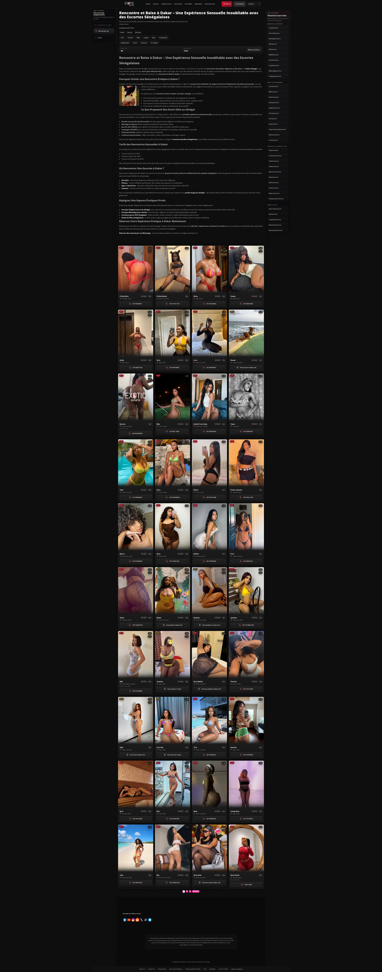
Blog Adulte (198, 4)
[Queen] (246, 333)
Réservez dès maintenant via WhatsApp (135, 233)
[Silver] (209, 269)
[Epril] (135, 784)
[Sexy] (172, 526)
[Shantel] (209, 590)
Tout (122, 38)
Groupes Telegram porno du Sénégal (135, 210)
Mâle (138, 38)
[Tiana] (246, 397)
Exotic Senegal (251, 69)
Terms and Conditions (175, 969)
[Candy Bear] (246, 784)
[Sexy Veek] (209, 848)
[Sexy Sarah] (246, 848)
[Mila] (172, 397)
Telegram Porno (166, 4)
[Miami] (172, 590)
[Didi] (172, 784)
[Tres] (209, 720)
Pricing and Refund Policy (193, 969)
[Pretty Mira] (135, 269)
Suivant (196, 891)
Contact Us (151, 969)
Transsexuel (163, 38)
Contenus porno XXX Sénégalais (134, 215)
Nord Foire (131, 186)
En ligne (155, 43)
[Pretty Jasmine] (246, 462)
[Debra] (209, 462)
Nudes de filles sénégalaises (132, 218)
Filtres (122, 32)
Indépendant (125, 43)
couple (146, 38)
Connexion (240, 4)
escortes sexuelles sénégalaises (185, 139)
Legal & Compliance (237, 969)
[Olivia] (135, 590)
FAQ (205, 969)
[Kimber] (209, 526)
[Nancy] (135, 526)
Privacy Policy (162, 969)
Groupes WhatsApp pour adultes (134, 212)
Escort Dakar (178, 4)
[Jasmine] (246, 590)
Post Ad (227, 4)
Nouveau (144, 43)
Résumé (129, 32)
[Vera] (172, 333)
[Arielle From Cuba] (209, 397)
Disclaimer (213, 969)
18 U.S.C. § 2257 (223, 969)
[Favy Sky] (172, 720)
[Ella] (172, 848)
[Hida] (135, 720)
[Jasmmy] (172, 654)
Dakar (100, 38)
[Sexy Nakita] (209, 654)
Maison (148, 4)
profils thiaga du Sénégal (195, 193)
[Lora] (209, 333)
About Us (142, 969)
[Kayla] (135, 333)
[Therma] (246, 654)
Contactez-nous (210, 4)
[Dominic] (246, 720)
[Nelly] (209, 784)
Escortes (156, 4)
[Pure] (246, 526)
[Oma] (135, 462)
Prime (135, 43)
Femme (130, 38)
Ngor (123, 186)
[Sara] (172, 462)
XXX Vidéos (188, 4)
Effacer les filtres (254, 50)
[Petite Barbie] (172, 269)
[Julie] (135, 848)
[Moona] (135, 397)
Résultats (138, 32)
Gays (153, 38)
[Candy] (246, 269)
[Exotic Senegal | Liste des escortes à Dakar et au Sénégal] (129, 4)
